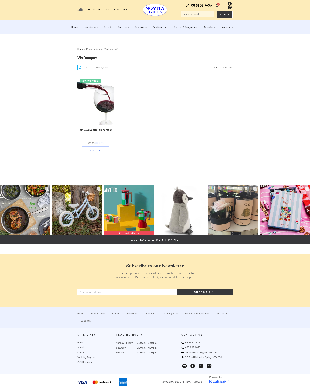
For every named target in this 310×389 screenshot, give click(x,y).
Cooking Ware (160, 27)
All (230, 67)
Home (74, 27)
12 (222, 67)
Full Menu (123, 27)
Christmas (210, 27)
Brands (108, 27)
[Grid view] (80, 67)
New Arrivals (91, 27)
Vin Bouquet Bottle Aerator (95, 130)
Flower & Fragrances (186, 27)
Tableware (141, 27)
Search (224, 14)
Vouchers (227, 27)
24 (226, 67)
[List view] (87, 67)
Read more (95, 150)
